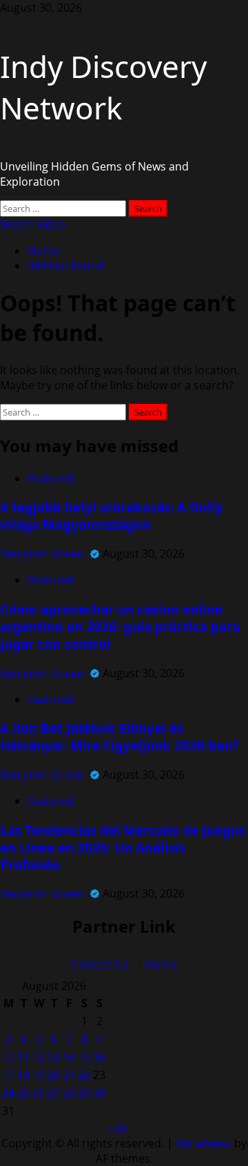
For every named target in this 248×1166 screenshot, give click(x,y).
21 (69, 1074)
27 (54, 1092)
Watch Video (32, 224)
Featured (51, 478)
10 (8, 1057)
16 (99, 1057)
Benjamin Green (43, 553)
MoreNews (203, 1143)
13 (54, 1057)
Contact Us (100, 964)
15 (84, 1057)
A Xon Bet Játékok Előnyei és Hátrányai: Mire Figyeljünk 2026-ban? (119, 736)
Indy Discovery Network (103, 87)
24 (8, 1092)
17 (8, 1074)
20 (54, 1074)
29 (84, 1092)
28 (69, 1092)
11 (23, 1057)
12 (38, 1057)
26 (38, 1092)
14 (69, 1057)
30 (99, 1092)
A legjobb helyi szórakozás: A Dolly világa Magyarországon (111, 515)
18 (23, 1074)
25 (23, 1092)
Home (161, 964)
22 (84, 1074)
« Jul (118, 1128)
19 (38, 1074)
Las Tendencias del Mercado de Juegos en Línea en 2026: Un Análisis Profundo (122, 847)
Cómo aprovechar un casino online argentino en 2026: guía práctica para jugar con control (120, 626)
